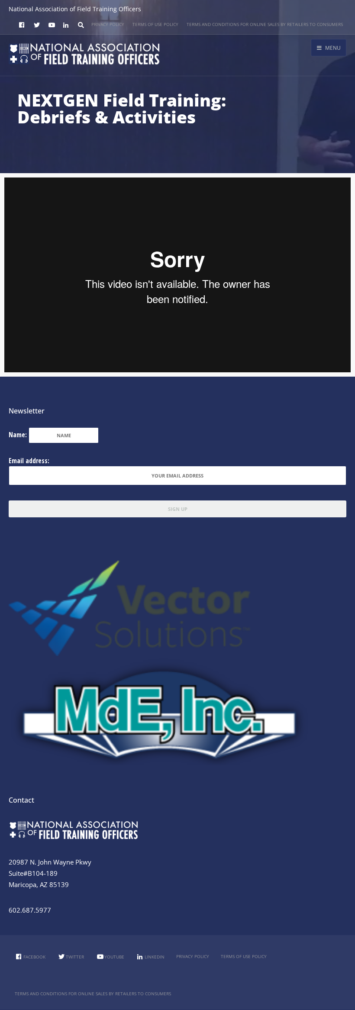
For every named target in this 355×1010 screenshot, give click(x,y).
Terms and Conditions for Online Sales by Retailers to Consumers (265, 24)
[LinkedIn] (65, 25)
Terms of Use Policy (155, 24)
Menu (332, 48)
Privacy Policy (107, 24)
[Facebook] (21, 25)
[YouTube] (50, 25)
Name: (18, 434)
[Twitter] (35, 25)
